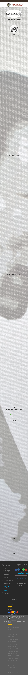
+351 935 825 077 (7, 590)
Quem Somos (6, 616)
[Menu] (2, 5)
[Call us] (23, 569)
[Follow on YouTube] (26, 569)
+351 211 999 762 (7, 586)
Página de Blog (20, 617)
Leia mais (10, 674)
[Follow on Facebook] (16, 569)
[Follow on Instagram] (18, 569)
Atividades (21, 616)
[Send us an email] (21, 569)
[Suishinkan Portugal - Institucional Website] (15, 4)
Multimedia (7, 617)
